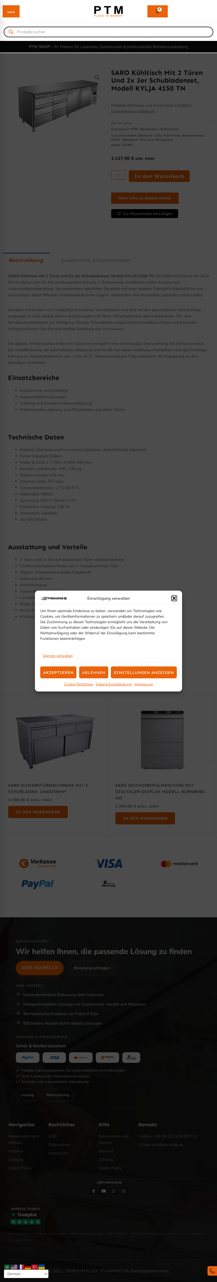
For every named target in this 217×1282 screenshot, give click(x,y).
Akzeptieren (58, 672)
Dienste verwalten (58, 655)
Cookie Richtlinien (78, 684)
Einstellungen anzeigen (144, 672)
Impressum (143, 684)
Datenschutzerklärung (114, 684)
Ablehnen (93, 672)
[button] (174, 598)
